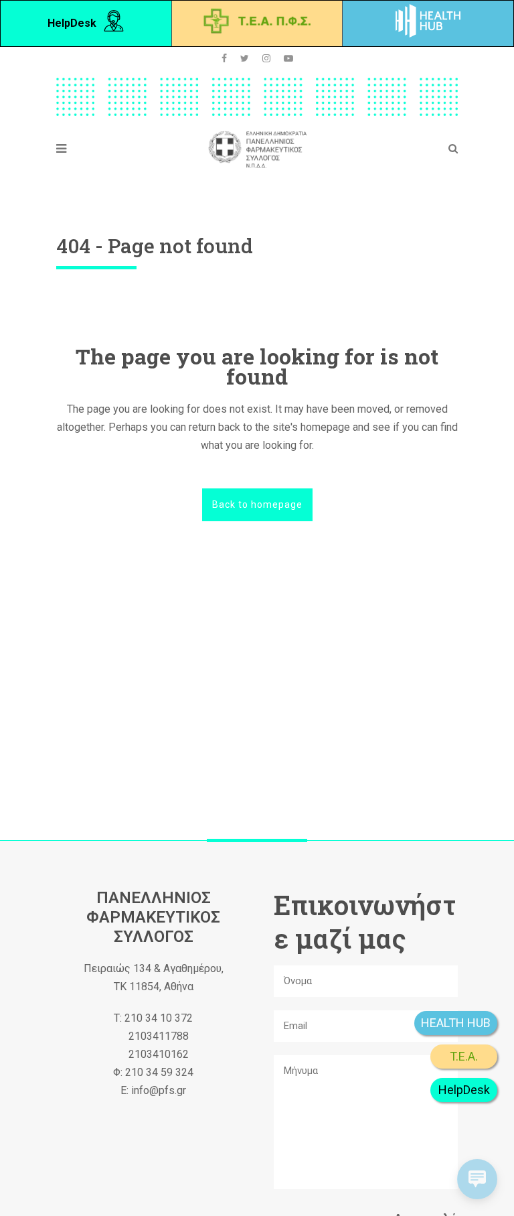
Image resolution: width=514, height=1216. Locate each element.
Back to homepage (257, 504)
